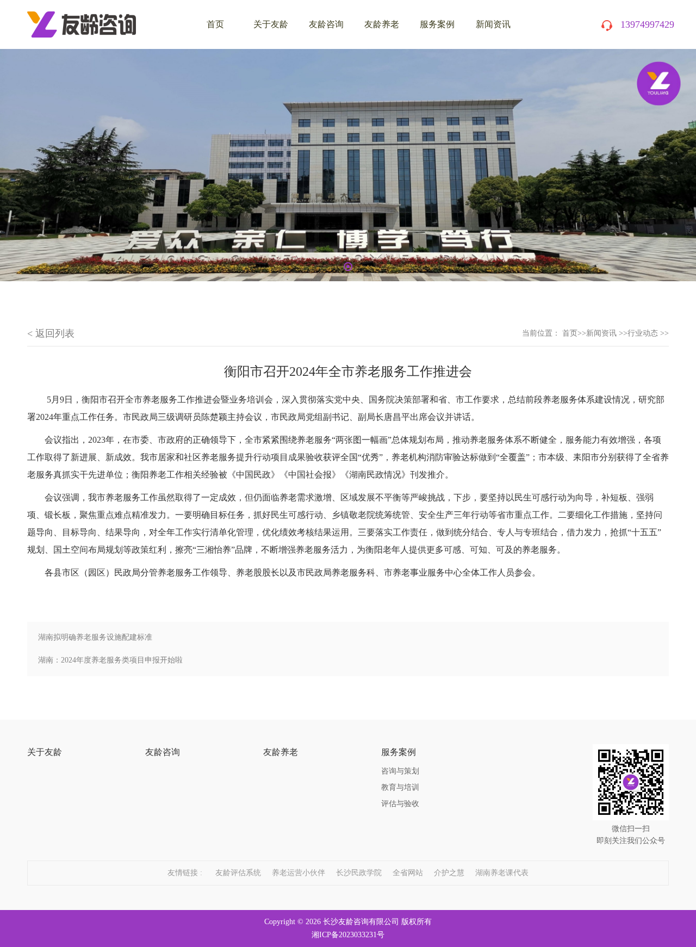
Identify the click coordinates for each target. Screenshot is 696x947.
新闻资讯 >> (606, 333)
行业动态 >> (648, 333)
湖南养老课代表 (502, 873)
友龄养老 (381, 24)
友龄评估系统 (238, 873)
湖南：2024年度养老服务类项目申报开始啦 (110, 660)
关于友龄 (270, 24)
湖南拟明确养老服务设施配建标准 (95, 637)
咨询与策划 (400, 771)
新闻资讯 (493, 24)
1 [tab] (348, 266)
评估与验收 (400, 804)
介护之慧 (449, 873)
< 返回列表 (50, 333)
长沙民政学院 (359, 873)
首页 (569, 333)
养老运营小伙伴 (298, 873)
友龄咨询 (326, 24)
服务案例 (437, 24)
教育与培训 (400, 787)
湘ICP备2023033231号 (348, 935)
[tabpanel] (348, 165)
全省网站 (408, 873)
